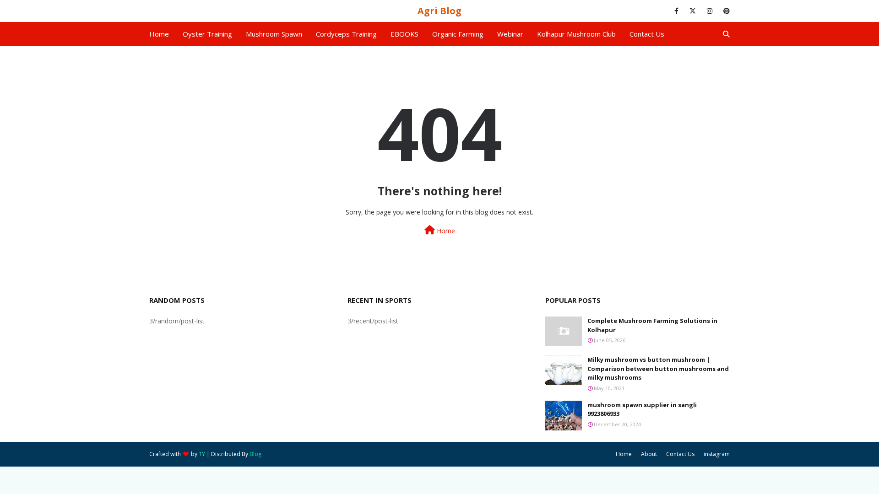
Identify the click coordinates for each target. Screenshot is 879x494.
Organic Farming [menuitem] (457, 33)
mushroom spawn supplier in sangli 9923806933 (642, 409)
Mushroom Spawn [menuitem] (274, 33)
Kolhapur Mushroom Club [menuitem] (576, 33)
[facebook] (676, 11)
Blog (255, 454)
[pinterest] (725, 11)
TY (202, 454)
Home (445, 230)
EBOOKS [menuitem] (404, 33)
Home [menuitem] (159, 33)
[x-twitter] (692, 11)
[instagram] (710, 11)
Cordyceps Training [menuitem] (346, 33)
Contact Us (680, 454)
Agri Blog (439, 11)
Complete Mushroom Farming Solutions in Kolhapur (652, 325)
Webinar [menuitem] (510, 33)
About (649, 454)
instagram (717, 454)
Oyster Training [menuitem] (207, 33)
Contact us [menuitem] (646, 33)
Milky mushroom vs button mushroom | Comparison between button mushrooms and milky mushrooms (658, 368)
